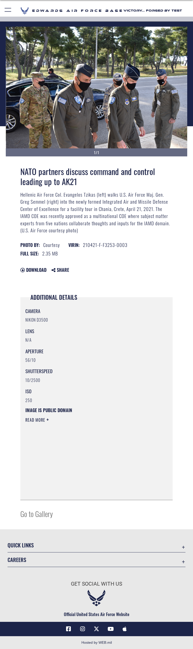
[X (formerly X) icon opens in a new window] (96, 629)
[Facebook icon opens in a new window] (68, 629)
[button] (8, 10)
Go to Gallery (36, 513)
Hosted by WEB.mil (96, 642)
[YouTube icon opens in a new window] (110, 629)
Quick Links (21, 545)
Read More (35, 420)
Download (35, 270)
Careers (17, 560)
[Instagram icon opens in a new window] (82, 629)
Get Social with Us (96, 584)
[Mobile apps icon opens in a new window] (124, 629)
